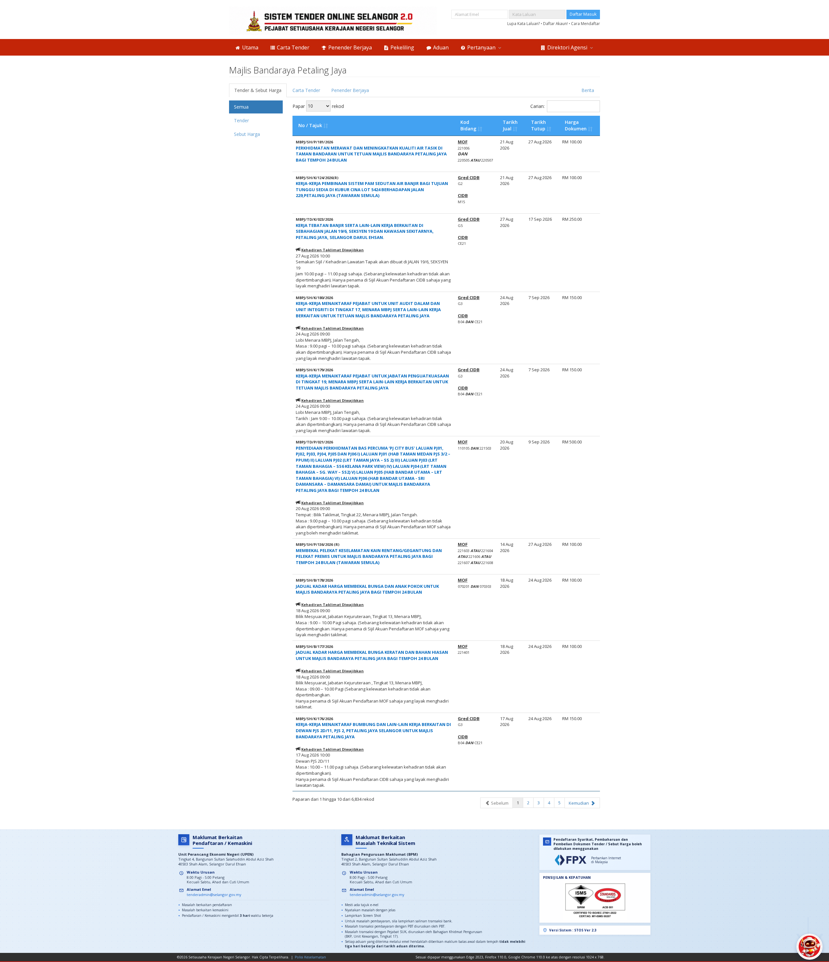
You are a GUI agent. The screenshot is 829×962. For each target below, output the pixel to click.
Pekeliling (401, 47)
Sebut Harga (247, 134)
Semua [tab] (241, 107)
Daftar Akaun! (556, 23)
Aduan (440, 47)
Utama (249, 47)
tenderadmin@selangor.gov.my (214, 894)
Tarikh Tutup (538, 125)
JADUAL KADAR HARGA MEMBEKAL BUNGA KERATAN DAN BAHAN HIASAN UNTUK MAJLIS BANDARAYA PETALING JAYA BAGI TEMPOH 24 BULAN (372, 655)
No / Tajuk (310, 125)
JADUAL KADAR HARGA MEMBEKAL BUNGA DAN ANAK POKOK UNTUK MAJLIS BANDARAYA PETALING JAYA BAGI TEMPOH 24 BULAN (367, 589)
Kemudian (579, 803)
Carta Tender (292, 47)
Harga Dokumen (576, 125)
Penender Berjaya (349, 47)
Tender (241, 120)
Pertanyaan (481, 47)
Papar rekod (318, 106)
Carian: (537, 106)
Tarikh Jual (510, 125)
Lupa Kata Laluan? (524, 23)
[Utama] (333, 21)
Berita (587, 90)
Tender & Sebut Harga (257, 90)
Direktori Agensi (567, 47)
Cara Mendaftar (585, 23)
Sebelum (499, 803)
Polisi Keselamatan (310, 957)
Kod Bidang (468, 125)
